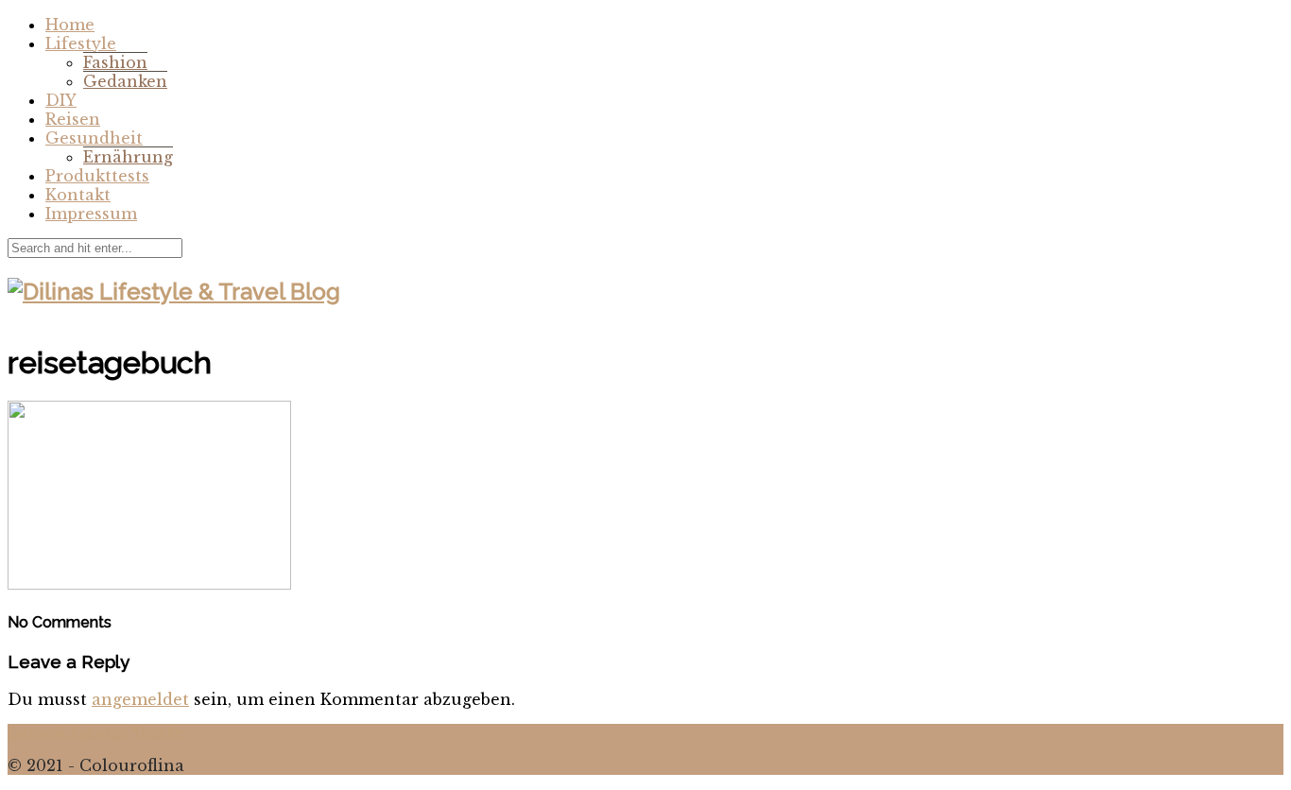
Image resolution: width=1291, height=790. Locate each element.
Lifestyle (80, 43)
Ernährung (128, 156)
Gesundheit (94, 138)
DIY (61, 100)
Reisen (72, 119)
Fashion (115, 62)
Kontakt (78, 194)
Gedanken (125, 81)
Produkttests (97, 175)
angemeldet (140, 699)
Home (70, 24)
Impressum (91, 213)
